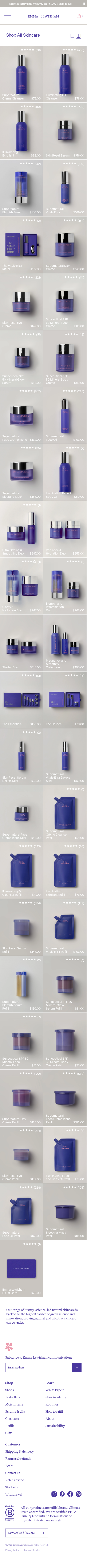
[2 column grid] (78, 36)
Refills (9, 1426)
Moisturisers (14, 1404)
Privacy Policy (12, 1550)
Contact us (12, 1473)
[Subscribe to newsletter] (77, 1367)
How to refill (54, 1411)
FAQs (9, 1466)
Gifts (8, 1433)
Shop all (11, 1390)
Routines (52, 1404)
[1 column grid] (72, 36)
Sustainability (55, 1426)
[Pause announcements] (84, 3)
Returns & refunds (18, 1458)
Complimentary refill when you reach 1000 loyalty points (40, 3)
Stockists (11, 1487)
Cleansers (12, 1418)
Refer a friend (14, 1480)
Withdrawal (13, 1494)
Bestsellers (12, 1397)
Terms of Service (32, 1550)
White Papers (55, 1390)
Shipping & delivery (19, 1451)
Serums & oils (15, 1411)
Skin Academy (56, 1397)
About (50, 1418)
